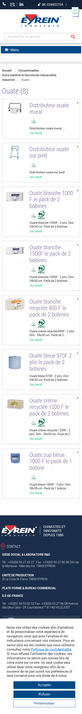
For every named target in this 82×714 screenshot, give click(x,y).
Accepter (44, 685)
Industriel (8, 80)
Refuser (44, 694)
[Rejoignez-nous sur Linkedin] (22, 4)
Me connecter (52, 5)
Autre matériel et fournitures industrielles (29, 75)
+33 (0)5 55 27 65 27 (4, 4)
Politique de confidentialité (51, 649)
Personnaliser (44, 703)
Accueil (7, 70)
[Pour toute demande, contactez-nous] (12, 5)
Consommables (28, 70)
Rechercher (76, 36)
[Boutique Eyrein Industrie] (41, 20)
